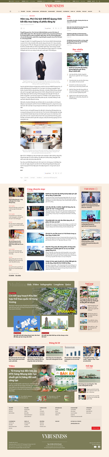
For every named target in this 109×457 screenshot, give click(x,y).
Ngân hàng (27, 409)
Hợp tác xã (11, 423)
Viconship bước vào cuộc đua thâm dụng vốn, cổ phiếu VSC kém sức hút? (78, 81)
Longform (59, 285)
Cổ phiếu (11, 275)
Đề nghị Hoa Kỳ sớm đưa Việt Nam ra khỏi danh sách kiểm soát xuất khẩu (17, 359)
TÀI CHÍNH (26, 407)
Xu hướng (88, 409)
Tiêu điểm (23, 11)
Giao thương (74, 413)
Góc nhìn (18, 275)
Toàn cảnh (57, 413)
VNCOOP (57, 421)
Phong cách (43, 426)
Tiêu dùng (73, 411)
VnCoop (90, 11)
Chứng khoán (35, 11)
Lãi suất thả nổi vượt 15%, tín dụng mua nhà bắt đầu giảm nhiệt (16, 268)
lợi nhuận (33, 177)
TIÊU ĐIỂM (11, 407)
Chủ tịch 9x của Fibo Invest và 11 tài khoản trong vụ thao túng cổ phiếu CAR (78, 85)
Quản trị (73, 414)
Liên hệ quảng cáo (75, 423)
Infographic (46, 285)
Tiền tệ (25, 411)
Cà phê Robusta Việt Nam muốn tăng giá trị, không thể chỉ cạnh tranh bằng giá (16, 217)
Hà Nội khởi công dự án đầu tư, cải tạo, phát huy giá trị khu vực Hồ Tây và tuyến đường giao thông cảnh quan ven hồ (77, 42)
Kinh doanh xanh (13, 426)
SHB (25, 180)
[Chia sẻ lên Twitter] (56, 28)
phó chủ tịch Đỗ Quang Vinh (50, 177)
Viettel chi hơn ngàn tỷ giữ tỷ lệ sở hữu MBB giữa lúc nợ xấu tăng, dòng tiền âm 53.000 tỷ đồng (78, 97)
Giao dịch (32, 15)
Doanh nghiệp (51, 11)
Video (36, 285)
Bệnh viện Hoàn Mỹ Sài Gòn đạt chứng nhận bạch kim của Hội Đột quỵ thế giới (77, 27)
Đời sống (78, 11)
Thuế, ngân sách (28, 414)
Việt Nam (11, 409)
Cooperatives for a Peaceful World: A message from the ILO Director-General (90, 205)
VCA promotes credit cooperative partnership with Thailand (90, 243)
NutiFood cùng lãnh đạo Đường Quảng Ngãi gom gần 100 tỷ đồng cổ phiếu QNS (78, 69)
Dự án (56, 411)
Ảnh (29, 285)
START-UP (26, 421)
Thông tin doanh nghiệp (76, 416)
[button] (72, 397)
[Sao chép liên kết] (61, 28)
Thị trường (73, 409)
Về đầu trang (96, 428)
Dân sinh (42, 423)
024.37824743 (97, 444)
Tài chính (28, 11)
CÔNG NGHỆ (89, 407)
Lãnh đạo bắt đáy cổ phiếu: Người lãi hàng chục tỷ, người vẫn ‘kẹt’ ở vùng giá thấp (78, 76)
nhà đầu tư (39, 177)
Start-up (73, 11)
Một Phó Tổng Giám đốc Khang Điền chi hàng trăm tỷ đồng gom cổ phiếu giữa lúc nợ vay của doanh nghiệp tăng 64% (78, 91)
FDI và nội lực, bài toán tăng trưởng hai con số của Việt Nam (72, 359)
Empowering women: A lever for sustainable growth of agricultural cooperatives (90, 224)
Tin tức (56, 409)
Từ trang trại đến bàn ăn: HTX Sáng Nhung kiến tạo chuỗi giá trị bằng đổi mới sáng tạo (89, 300)
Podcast (84, 11)
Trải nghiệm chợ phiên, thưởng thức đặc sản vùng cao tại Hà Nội (77, 21)
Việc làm (42, 424)
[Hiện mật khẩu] (67, 205)
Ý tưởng (26, 424)
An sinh (10, 428)
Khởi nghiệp (27, 423)
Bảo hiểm (26, 413)
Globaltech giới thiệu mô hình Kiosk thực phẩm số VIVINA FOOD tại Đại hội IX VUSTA (77, 34)
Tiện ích (57, 414)
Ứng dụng (88, 413)
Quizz (68, 285)
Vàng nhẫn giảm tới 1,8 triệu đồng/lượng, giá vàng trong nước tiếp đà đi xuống (16, 260)
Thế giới (11, 411)
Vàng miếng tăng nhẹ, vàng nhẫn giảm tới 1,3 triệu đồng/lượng (16, 201)
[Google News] (48, 28)
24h (41, 409)
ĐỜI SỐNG (42, 421)
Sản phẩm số (89, 411)
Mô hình (11, 424)
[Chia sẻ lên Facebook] (53, 28)
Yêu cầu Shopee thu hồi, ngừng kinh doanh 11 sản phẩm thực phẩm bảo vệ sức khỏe (16, 243)
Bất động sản (43, 11)
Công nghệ (59, 11)
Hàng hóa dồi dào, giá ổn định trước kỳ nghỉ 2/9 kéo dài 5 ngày (16, 209)
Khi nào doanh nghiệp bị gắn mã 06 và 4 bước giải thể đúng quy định (16, 225)
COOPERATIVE (12, 421)
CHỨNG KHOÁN (43, 407)
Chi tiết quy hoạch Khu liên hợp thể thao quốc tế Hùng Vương (23, 298)
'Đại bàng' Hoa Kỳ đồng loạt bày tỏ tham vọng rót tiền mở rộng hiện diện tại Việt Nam (35, 359)
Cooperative (66, 11)
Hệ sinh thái (27, 426)
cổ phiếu (26, 177)
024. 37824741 (78, 421)
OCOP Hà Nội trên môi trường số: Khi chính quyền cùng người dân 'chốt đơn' (93, 308)
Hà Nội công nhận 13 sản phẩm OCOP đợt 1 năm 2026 (93, 315)
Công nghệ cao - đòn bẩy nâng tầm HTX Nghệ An (92, 328)
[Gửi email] (58, 28)
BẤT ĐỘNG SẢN (58, 407)
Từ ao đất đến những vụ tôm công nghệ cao (93, 320)
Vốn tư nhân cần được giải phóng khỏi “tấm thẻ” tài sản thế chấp (16, 252)
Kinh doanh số (27, 416)
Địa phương (11, 413)
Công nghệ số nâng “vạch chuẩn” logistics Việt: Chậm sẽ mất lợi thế (91, 359)
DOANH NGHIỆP (74, 407)
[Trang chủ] (19, 11)
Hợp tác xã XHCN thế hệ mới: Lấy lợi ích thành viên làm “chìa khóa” (93, 390)
